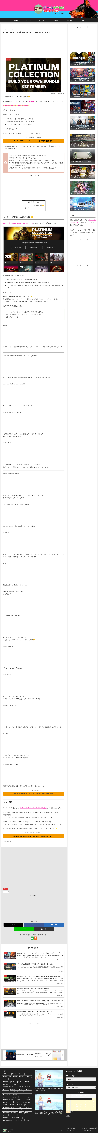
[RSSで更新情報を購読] (35, 938)
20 (85, 1106)
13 (85, 1104)
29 (93, 1109)
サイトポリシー (59, 146)
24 (72, 1109)
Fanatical (32, 101)
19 (81, 1106)
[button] (44, 929)
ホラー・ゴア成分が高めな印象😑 (34, 205)
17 (72, 1106)
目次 (33, 202)
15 (93, 1104)
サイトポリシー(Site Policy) (69, 1128)
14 (89, 1104)
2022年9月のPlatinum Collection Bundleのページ (18, 223)
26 (81, 1109)
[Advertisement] (33, 45)
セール (6, 888)
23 (68, 1109)
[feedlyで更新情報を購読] (32, 938)
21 (89, 1106)
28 (89, 1109)
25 (77, 1109)
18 (77, 1106)
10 (72, 1104)
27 (85, 1109)
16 (68, 1106)
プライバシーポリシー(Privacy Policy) (86, 1128)
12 (81, 1104)
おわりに (27, 208)
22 (93, 1106)
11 (77, 1104)
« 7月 (68, 1116)
